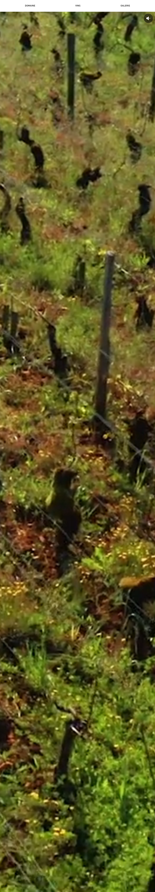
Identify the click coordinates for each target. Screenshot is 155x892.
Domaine (30, 5)
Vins (78, 5)
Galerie (125, 5)
